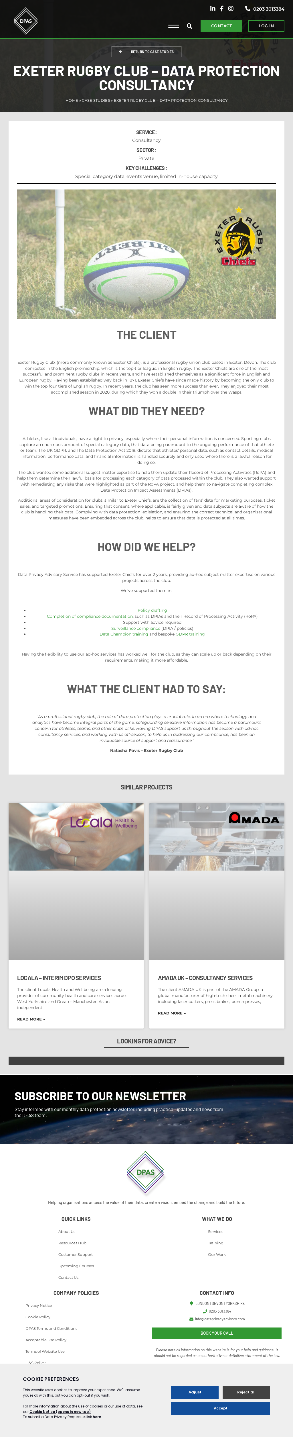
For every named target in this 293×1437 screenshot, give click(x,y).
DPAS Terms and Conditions (51, 1328)
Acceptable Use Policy (45, 1340)
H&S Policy (35, 1362)
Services (215, 1231)
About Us (66, 1231)
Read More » (31, 1019)
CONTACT (221, 25)
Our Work (217, 1254)
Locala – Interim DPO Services (59, 977)
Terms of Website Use (45, 1351)
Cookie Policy (37, 1317)
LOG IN (266, 25)
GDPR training (190, 634)
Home (72, 100)
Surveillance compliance (135, 628)
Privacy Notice (38, 1305)
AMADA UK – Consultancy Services (205, 977)
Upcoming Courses (76, 1266)
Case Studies (96, 100)
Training (215, 1243)
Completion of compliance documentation (90, 616)
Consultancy (146, 140)
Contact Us (68, 1277)
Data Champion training (124, 634)
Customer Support (75, 1254)
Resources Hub (72, 1243)
